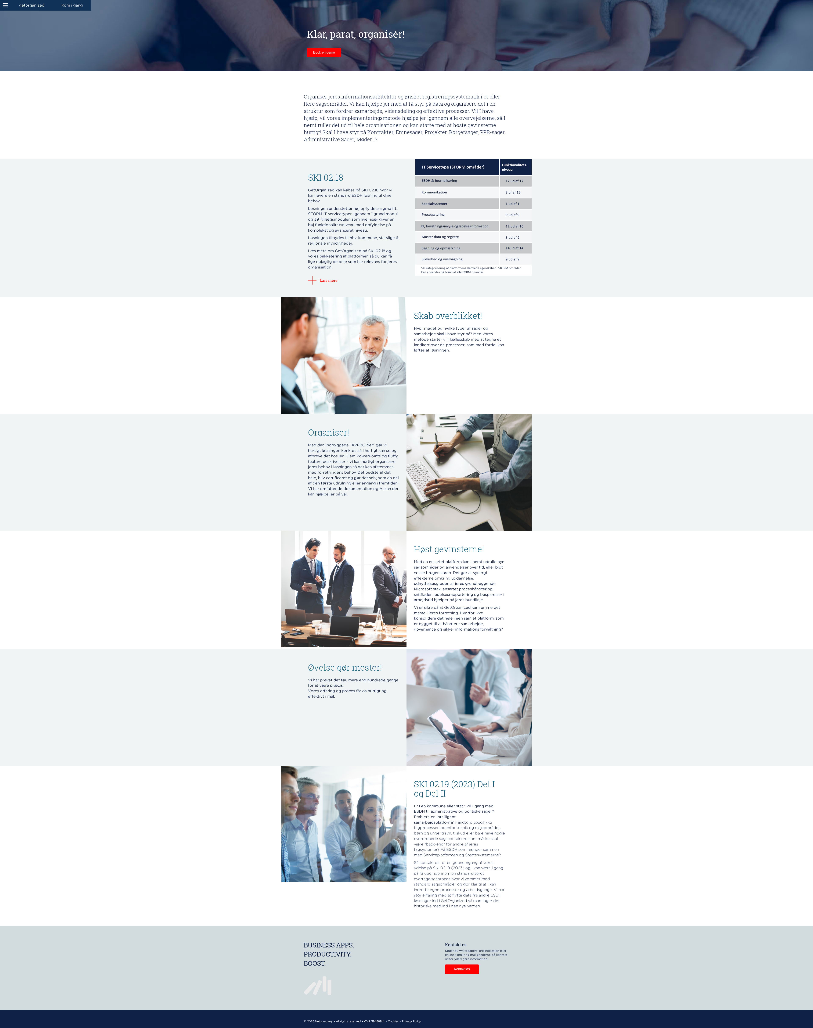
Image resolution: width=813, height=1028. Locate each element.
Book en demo (324, 52)
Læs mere (328, 280)
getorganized (31, 5)
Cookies (393, 1021)
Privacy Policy (411, 1021)
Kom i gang (72, 5)
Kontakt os (462, 969)
